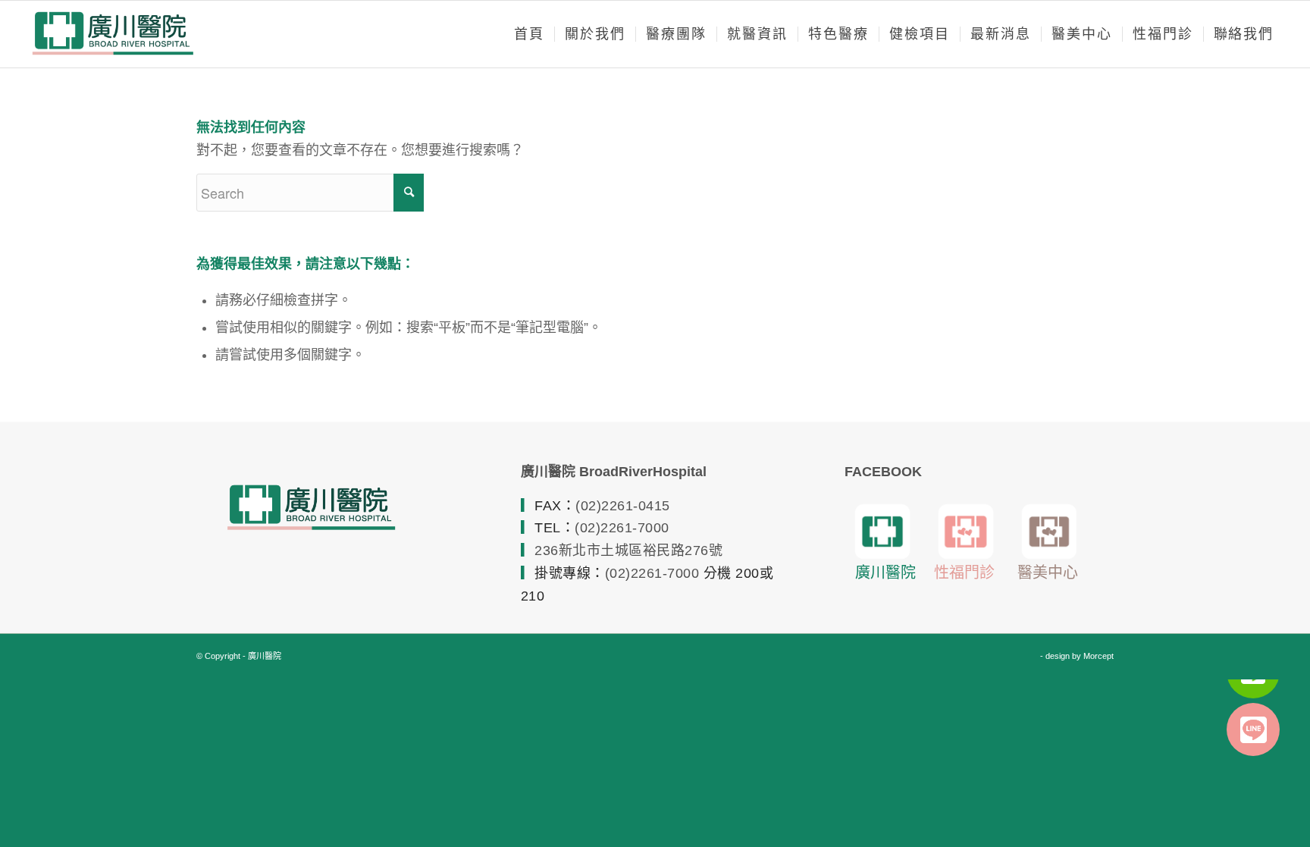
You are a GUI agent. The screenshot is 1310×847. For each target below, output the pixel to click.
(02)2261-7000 (622, 527)
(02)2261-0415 (622, 505)
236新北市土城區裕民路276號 (628, 550)
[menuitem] (529, 34)
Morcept (1098, 655)
